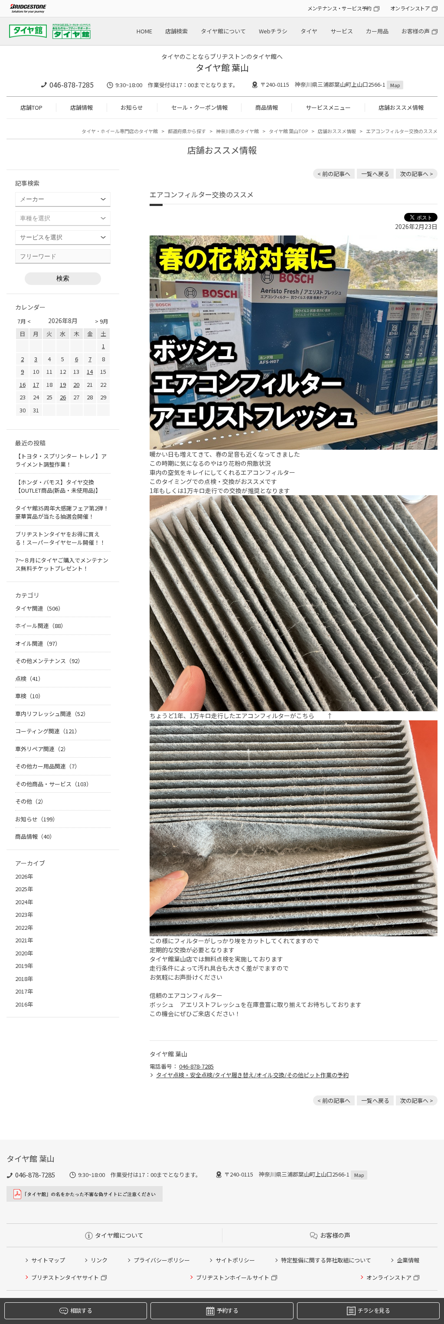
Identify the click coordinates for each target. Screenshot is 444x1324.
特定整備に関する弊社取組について (326, 1260)
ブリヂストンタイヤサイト (65, 1277)
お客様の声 (416, 31)
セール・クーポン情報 (199, 107)
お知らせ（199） (36, 819)
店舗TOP (31, 107)
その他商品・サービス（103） (53, 784)
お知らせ (132, 107)
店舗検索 (176, 31)
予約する (227, 1310)
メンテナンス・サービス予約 (339, 8)
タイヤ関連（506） (39, 608)
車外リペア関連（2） (42, 749)
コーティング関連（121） (47, 731)
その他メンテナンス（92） (49, 661)
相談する (80, 1310)
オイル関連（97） (38, 643)
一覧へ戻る (375, 174)
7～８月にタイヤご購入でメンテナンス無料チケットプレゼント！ (61, 564)
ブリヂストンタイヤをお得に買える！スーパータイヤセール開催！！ (60, 538)
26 (63, 397)
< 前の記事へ (333, 174)
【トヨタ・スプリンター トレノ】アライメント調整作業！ (61, 460)
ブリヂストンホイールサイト (232, 1277)
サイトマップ (48, 1260)
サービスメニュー (328, 107)
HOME (144, 31)
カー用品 (377, 31)
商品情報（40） (35, 836)
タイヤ (308, 31)
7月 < (24, 321)
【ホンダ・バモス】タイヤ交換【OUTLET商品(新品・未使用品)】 (58, 486)
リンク (99, 1260)
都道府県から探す (187, 130)
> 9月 (101, 321)
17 (36, 384)
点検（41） (29, 678)
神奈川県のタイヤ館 (237, 130)
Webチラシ (273, 31)
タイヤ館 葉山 (222, 67)
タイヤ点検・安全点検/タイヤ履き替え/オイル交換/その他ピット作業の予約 (252, 1075)
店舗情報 (81, 107)
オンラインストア (410, 8)
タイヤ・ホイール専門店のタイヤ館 (120, 130)
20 (76, 384)
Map (395, 85)
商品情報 (266, 107)
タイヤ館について (223, 31)
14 (90, 371)
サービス (341, 31)
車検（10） (29, 696)
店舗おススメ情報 (401, 107)
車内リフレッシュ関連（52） (52, 713)
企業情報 (408, 1260)
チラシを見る (374, 1310)
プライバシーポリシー (162, 1260)
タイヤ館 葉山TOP (288, 130)
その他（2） (30, 801)
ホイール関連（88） (40, 625)
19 (63, 384)
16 (23, 384)
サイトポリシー (235, 1260)
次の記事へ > (416, 174)
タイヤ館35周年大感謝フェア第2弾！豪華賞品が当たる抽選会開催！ (62, 512)
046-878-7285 (71, 84)
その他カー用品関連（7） (47, 766)
